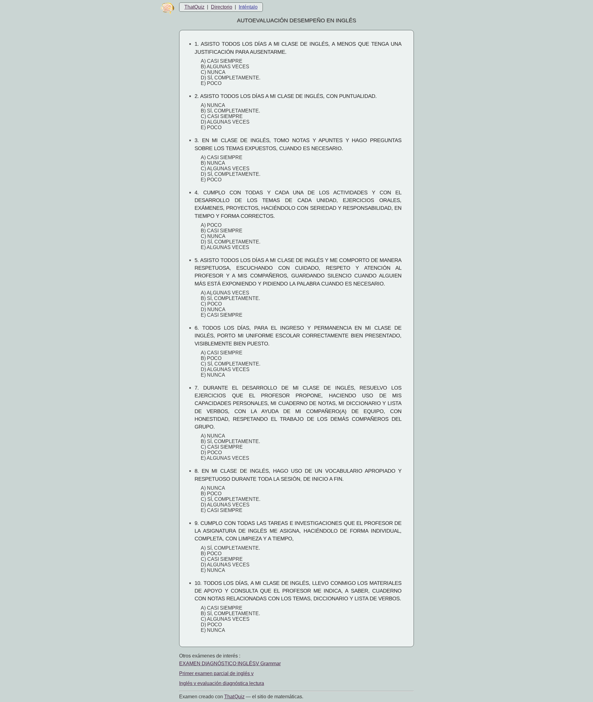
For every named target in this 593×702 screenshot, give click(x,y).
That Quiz (234, 696)
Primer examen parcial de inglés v (216, 673)
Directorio (221, 7)
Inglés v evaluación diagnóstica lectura (221, 683)
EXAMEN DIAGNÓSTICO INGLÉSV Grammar (230, 663)
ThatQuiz (194, 7)
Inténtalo (248, 7)
